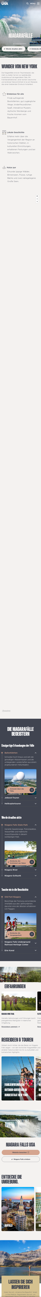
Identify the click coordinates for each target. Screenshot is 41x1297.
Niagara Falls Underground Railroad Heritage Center (17, 943)
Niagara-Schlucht (13, 875)
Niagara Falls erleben (22, 1159)
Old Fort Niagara (13, 897)
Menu (32, 3)
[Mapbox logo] (6, 711)
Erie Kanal (9, 950)
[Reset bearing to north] (37, 201)
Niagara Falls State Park (16, 825)
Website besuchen (19, 1152)
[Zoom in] (37, 196)
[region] (20, 453)
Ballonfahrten (11, 752)
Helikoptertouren (13, 803)
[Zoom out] (37, 198)
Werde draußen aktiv (14, 49)
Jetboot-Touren (12, 797)
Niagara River (11, 869)
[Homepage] (5, 4)
